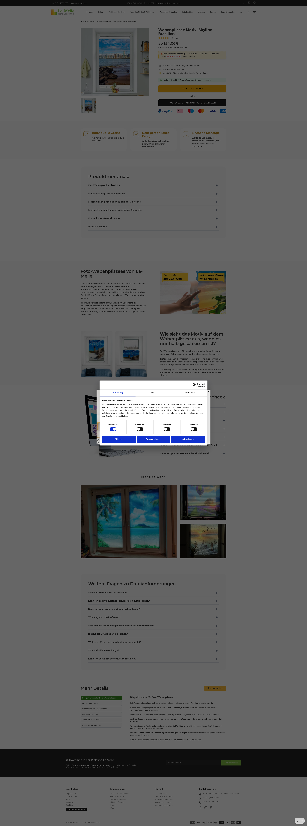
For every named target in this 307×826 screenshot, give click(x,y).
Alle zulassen (188, 439)
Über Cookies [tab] (189, 393)
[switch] (140, 429)
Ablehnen (119, 439)
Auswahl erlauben (153, 439)
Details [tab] (153, 393)
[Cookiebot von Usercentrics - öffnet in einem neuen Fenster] (194, 385)
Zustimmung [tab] (117, 393)
